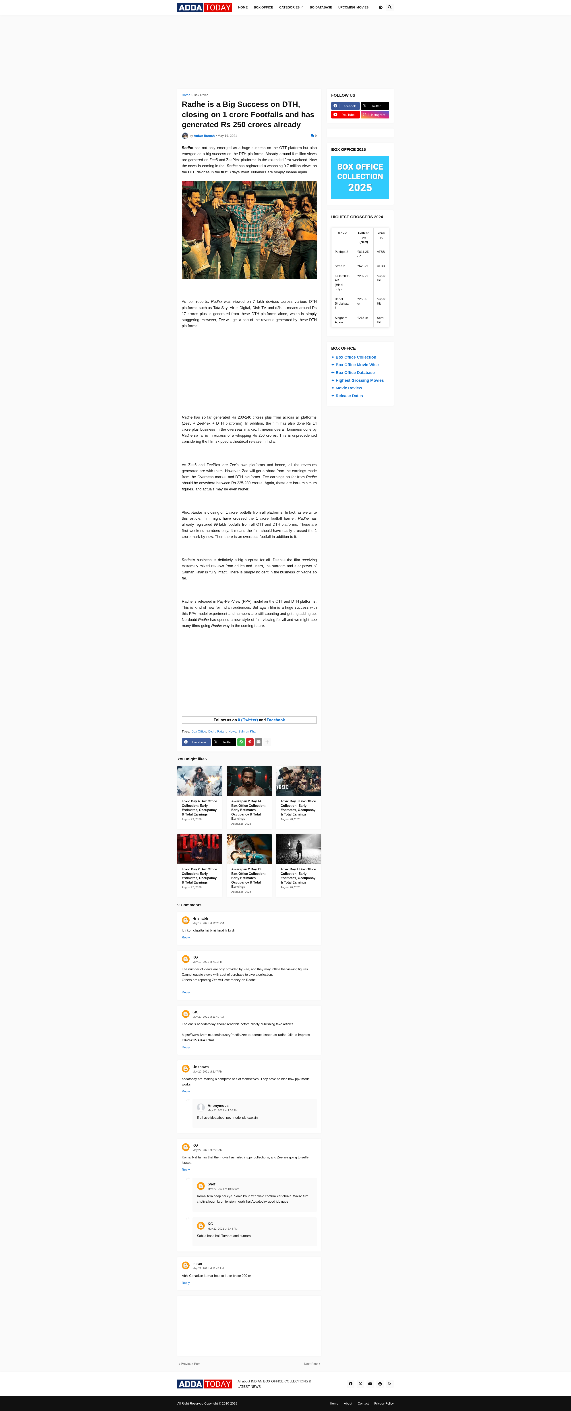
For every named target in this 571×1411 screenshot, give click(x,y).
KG (195, 957)
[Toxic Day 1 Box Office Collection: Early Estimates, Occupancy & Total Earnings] (298, 849)
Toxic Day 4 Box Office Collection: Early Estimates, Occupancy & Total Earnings (199, 807)
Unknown (200, 1067)
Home (186, 95)
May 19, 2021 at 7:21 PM (207, 961)
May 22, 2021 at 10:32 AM (223, 1189)
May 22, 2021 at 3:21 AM (207, 1150)
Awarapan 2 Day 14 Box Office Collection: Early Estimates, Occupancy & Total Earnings (248, 809)
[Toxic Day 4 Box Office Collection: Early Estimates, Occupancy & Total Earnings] (199, 781)
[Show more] (267, 742)
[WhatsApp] (241, 742)
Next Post (311, 1363)
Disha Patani (217, 731)
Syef (211, 1184)
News (232, 731)
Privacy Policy (384, 1403)
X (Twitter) (248, 720)
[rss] (390, 1384)
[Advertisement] (285, 52)
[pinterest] (380, 1384)
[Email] (258, 742)
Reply (186, 937)
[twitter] (360, 1384)
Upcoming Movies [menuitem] (353, 7)
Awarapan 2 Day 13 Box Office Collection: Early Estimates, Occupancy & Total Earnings (248, 877)
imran (197, 1264)
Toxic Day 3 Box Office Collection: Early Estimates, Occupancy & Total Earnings (298, 807)
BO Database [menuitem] (321, 7)
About (348, 1403)
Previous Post (190, 1363)
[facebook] (350, 1384)
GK (195, 1012)
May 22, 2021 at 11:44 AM (208, 1268)
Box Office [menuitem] (263, 7)
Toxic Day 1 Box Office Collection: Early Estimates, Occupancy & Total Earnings (298, 875)
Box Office (201, 95)
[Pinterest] (250, 742)
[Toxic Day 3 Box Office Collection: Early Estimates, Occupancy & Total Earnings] (298, 781)
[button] (380, 7)
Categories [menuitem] (289, 7)
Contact (363, 1403)
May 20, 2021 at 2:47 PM (207, 1071)
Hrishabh (200, 918)
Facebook (276, 720)
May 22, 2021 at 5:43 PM (223, 1228)
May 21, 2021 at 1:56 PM (223, 1110)
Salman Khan (247, 731)
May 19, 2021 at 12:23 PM (208, 923)
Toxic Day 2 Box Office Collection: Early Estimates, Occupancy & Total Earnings (199, 875)
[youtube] (370, 1384)
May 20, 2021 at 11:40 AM (208, 1016)
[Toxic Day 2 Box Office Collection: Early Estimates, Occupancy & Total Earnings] (199, 849)
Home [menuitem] (243, 7)
